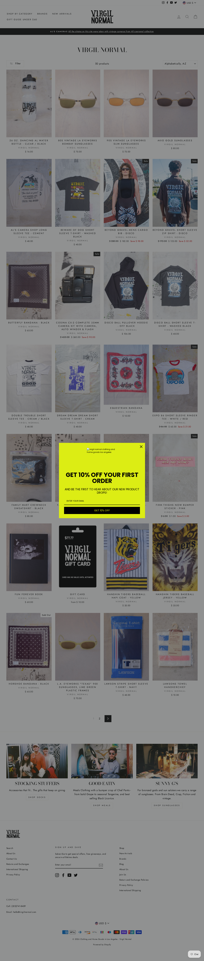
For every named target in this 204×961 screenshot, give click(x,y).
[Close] (141, 446)
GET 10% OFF (102, 510)
